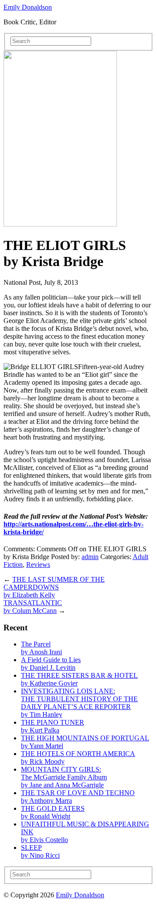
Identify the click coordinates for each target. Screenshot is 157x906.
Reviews (38, 564)
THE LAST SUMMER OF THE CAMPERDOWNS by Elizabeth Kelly (54, 587)
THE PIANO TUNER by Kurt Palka (52, 726)
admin (90, 556)
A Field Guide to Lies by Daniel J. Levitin (51, 663)
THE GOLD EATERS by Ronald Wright (53, 812)
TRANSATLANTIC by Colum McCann (32, 606)
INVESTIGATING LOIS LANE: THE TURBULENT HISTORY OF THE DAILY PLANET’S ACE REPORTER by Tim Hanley (79, 702)
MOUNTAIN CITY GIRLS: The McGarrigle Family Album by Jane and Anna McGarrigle (64, 777)
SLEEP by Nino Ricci (40, 851)
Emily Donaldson (27, 7)
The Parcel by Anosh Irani (41, 648)
